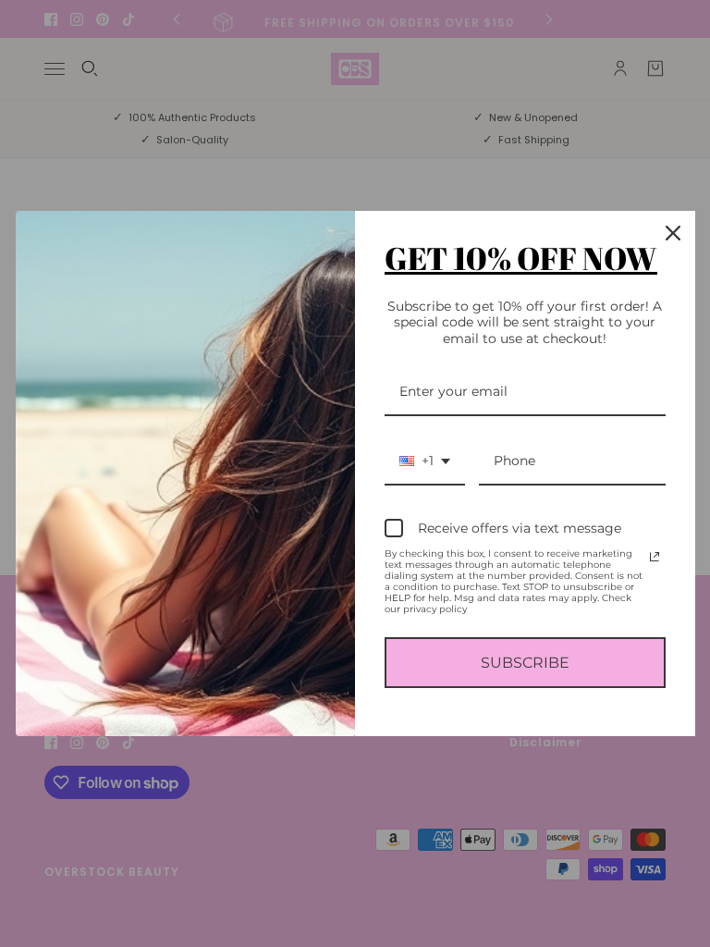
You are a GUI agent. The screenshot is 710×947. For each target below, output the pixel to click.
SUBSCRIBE (525, 662)
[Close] (673, 233)
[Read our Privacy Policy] (654, 557)
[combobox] (425, 462)
